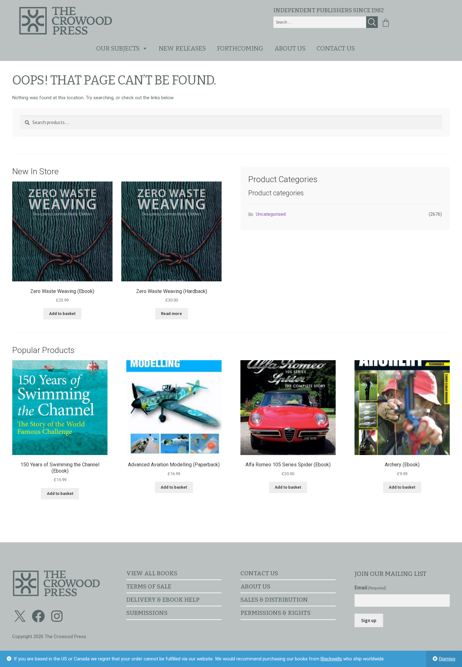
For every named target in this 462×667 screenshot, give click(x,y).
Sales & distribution (274, 599)
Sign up (368, 620)
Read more (171, 313)
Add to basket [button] (62, 313)
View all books (151, 573)
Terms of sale (148, 586)
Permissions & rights (275, 612)
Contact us (335, 48)
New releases (182, 48)
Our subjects (118, 48)
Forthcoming (240, 48)
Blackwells (331, 659)
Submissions (147, 612)
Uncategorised (271, 214)
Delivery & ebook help (163, 599)
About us (289, 48)
